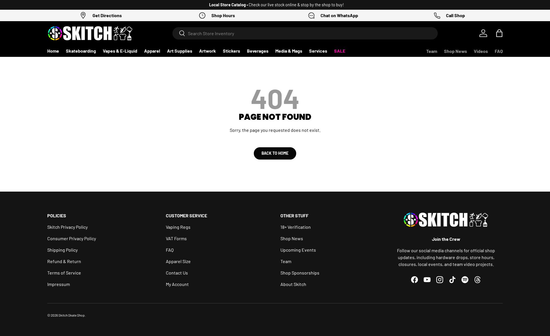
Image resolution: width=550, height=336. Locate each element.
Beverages (257, 50)
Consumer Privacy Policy (71, 238)
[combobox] (305, 33)
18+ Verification (295, 227)
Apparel (152, 50)
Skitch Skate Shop (71, 315)
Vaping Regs (178, 227)
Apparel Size (178, 261)
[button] (499, 33)
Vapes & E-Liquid (120, 50)
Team (431, 51)
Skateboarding (81, 50)
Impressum (58, 284)
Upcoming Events (298, 250)
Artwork (207, 50)
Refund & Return (64, 261)
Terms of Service (64, 272)
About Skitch (293, 284)
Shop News (455, 51)
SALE (339, 50)
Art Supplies (179, 50)
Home (53, 50)
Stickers (231, 50)
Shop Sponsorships (299, 272)
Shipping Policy (62, 250)
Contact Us (177, 272)
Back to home (275, 153)
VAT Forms (176, 238)
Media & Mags (288, 50)
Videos (481, 51)
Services (318, 50)
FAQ (499, 51)
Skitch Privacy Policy (67, 227)
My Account (177, 284)
